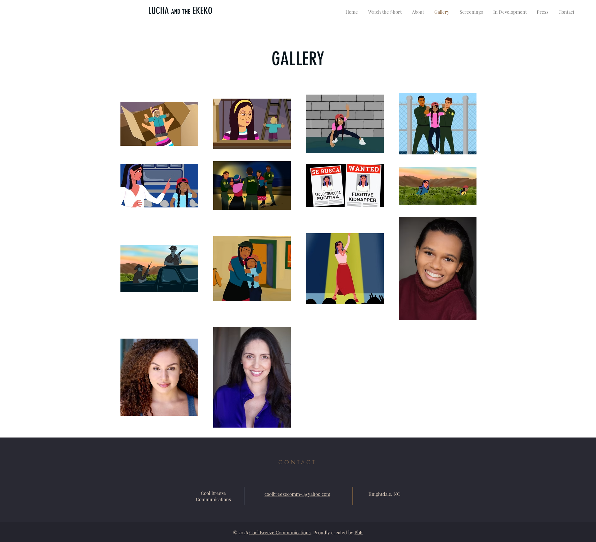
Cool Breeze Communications (280, 532)
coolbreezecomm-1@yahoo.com (297, 494)
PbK (358, 532)
